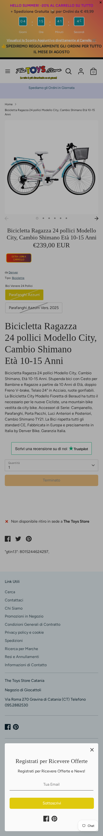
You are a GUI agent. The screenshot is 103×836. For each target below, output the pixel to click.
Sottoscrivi (52, 803)
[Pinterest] (54, 819)
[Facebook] (46, 819)
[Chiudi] (92, 749)
